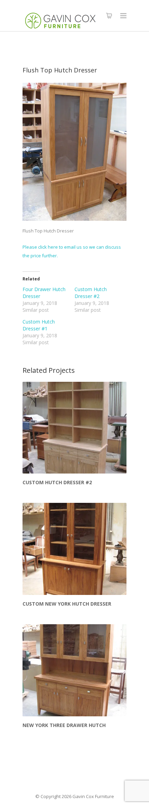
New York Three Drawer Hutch (64, 725)
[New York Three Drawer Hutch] (74, 670)
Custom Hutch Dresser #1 (39, 325)
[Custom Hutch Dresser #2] (74, 428)
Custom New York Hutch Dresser (67, 603)
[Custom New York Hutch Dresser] (74, 549)
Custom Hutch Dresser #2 (90, 292)
